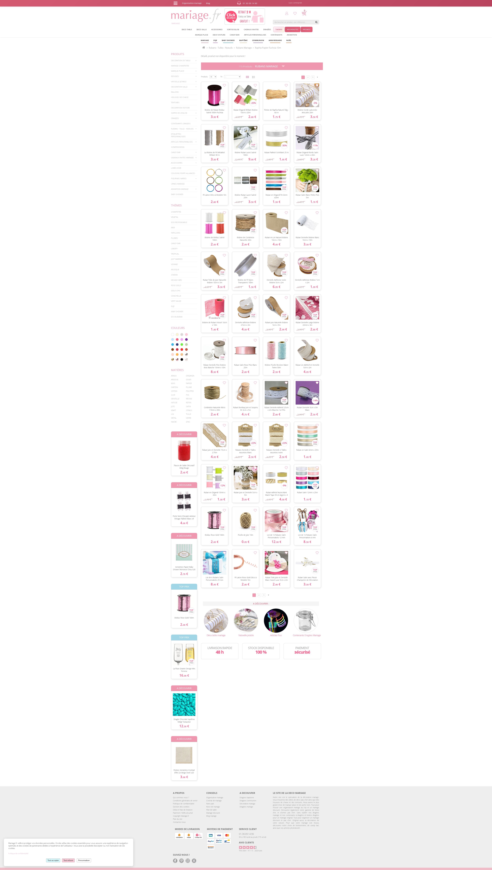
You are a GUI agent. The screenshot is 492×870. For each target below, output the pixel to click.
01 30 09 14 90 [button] (250, 3)
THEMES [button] (278, 29)
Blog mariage (211, 816)
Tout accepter (53, 860)
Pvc (187, 395)
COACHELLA (176, 296)
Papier (189, 383)
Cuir (173, 395)
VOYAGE (174, 264)
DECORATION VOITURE (180, 108)
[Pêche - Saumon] (172, 354)
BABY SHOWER (177, 194)
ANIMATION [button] (292, 35)
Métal (173, 418)
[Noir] (182, 359)
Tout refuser (68, 860)
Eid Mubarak (176, 317)
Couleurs (178, 328)
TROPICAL (175, 254)
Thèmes (176, 205)
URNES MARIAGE (178, 184)
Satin (188, 406)
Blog (208, 3)
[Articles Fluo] (276, 620)
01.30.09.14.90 (246, 833)
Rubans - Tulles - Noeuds (221, 47)
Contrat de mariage (214, 800)
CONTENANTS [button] (276, 35)
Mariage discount (213, 813)
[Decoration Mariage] (216, 620)
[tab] (184, 60)
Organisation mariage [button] (192, 3)
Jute (173, 406)
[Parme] (182, 339)
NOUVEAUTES (292, 29)
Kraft (173, 410)
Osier (188, 379)
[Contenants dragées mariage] (306, 620)
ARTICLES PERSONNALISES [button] (255, 35)
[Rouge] (182, 349)
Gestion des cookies (181, 806)
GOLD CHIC (176, 290)
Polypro (190, 391)
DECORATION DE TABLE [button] (180, 60)
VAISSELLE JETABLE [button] (178, 81)
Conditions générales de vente (185, 800)
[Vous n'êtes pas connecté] (286, 13)
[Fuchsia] (177, 339)
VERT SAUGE (176, 301)
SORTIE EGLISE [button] (233, 29)
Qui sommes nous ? (181, 797)
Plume (189, 387)
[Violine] (186, 339)
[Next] (317, 77)
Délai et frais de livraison (182, 810)
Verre (188, 418)
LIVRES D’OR (176, 168)
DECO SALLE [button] (202, 29)
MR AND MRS (176, 280)
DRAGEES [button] (175, 118)
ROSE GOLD (176, 285)
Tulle (188, 414)
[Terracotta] (186, 349)
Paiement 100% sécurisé (183, 813)
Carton (174, 387)
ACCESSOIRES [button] (217, 29)
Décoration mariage (247, 803)
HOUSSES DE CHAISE (179, 97)
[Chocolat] (172, 349)
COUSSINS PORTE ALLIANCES (183, 173)
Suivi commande (295, 3)
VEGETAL (174, 217)
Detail (169, 448)
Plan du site (177, 819)
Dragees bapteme (247, 797)
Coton (174, 391)
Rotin (188, 402)
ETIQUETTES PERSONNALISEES (178, 135)
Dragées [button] (267, 29)
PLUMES (174, 238)
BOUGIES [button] (175, 76)
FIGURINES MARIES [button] (179, 178)
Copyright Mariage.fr (181, 816)
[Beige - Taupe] (182, 354)
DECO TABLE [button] (187, 29)
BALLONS (175, 92)
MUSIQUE (175, 269)
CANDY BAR (175, 243)
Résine (189, 398)
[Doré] (172, 359)
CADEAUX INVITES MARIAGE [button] (182, 157)
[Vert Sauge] (186, 344)
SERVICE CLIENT (248, 829)
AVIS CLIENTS (246, 842)
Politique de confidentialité (183, 803)
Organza (190, 375)
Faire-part (210, 803)
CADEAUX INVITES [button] (251, 29)
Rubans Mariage (266, 66)
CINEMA (174, 275)
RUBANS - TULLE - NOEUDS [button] (182, 129)
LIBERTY (174, 248)
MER (173, 227)
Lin (172, 414)
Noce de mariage (213, 806)
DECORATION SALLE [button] (179, 87)
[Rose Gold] (177, 359)
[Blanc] (172, 334)
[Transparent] (186, 359)
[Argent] (186, 354)
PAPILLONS (175, 233)
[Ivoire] (177, 334)
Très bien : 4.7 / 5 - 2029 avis (250, 850)
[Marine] (177, 344)
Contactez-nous (179, 822)
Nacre (174, 422)
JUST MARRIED (177, 259)
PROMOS (306, 29)
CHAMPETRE (176, 212)
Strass (189, 410)
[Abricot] (177, 354)
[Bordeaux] (177, 349)
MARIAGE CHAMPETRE (180, 66)
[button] (243, 40)
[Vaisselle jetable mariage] (246, 620)
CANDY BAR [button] (234, 35)
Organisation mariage (214, 797)
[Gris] (182, 334)
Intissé (174, 402)
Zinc (188, 422)
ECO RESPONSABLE (179, 222)
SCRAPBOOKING (177, 147)
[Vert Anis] (182, 344)
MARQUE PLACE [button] (201, 35)
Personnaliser (84, 860)
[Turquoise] (172, 344)
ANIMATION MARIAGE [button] (179, 189)
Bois (173, 383)
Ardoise (174, 379)
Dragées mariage (246, 806)
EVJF (172, 306)
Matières (177, 370)
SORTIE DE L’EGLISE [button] (179, 113)
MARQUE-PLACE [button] (177, 71)
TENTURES (175, 102)
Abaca (173, 375)
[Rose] (186, 334)
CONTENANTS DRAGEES (181, 123)
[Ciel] (172, 339)
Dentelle (175, 398)
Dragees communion (248, 800)
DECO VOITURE (219, 35)
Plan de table (211, 810)
